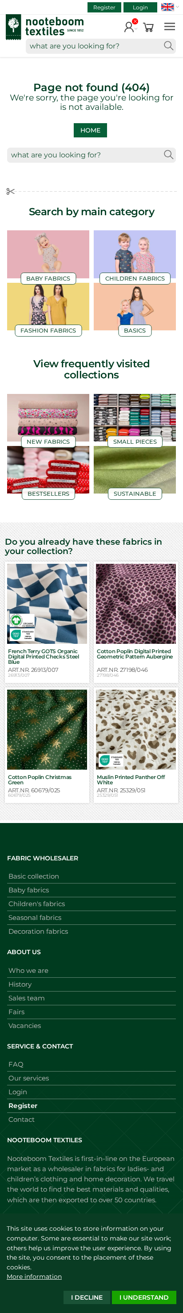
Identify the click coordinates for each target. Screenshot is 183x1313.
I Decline (87, 1297)
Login (140, 7)
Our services (28, 1078)
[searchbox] (101, 46)
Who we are (28, 970)
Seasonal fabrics (34, 917)
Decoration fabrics (38, 931)
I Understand (144, 1297)
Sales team (26, 998)
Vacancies (24, 1025)
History (20, 984)
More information (34, 1276)
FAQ (16, 1064)
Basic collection (33, 876)
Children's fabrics (36, 903)
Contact (21, 1119)
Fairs (16, 1012)
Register (104, 7)
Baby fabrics (28, 890)
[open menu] (169, 26)
